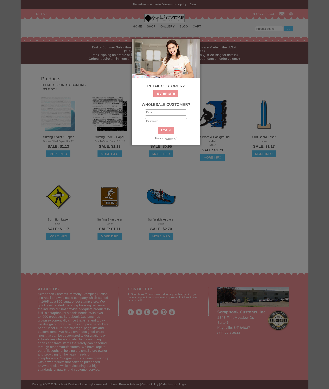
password (170, 138)
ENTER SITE (166, 93)
